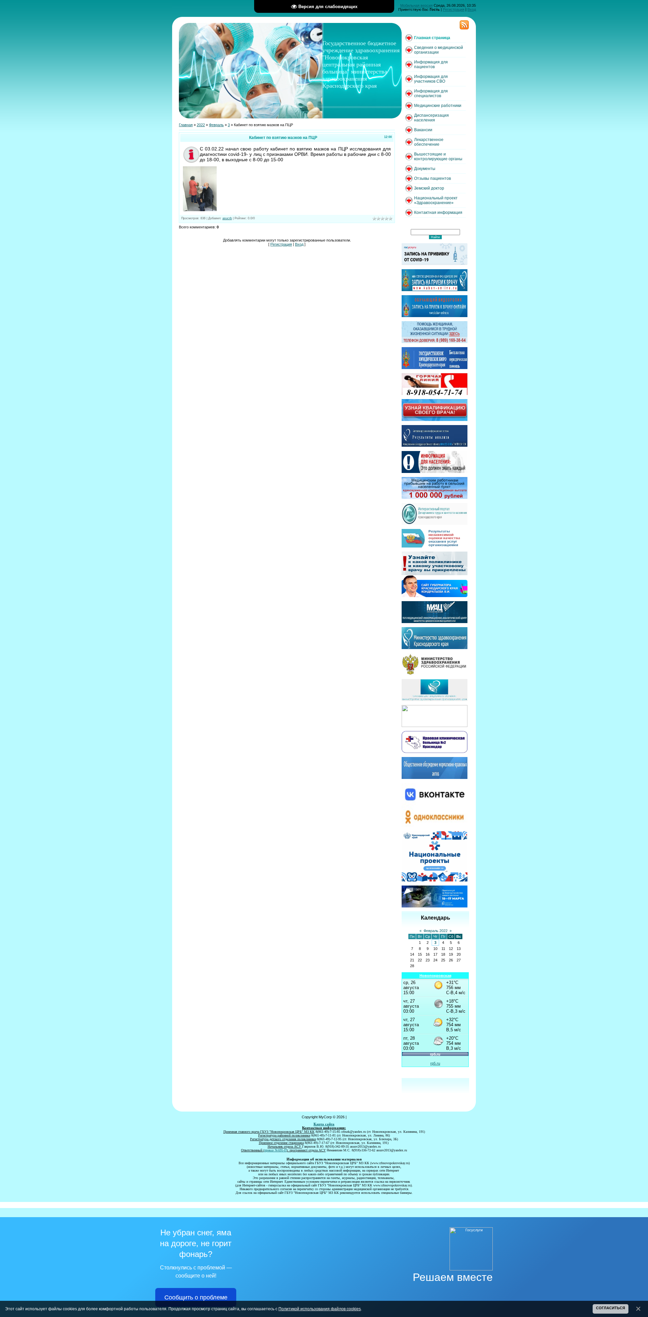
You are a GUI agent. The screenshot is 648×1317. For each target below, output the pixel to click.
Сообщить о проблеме (195, 1297)
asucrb (227, 218)
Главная (186, 125)
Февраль (216, 125)
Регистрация (453, 9)
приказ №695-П (275, 1150)
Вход (471, 9)
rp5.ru (435, 1063)
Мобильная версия (416, 5)
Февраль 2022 (436, 931)
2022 (201, 125)
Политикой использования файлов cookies (319, 1309)
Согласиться (610, 1308)
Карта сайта (324, 1124)
